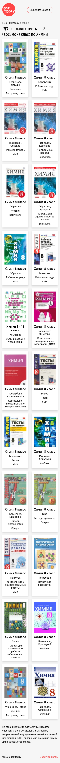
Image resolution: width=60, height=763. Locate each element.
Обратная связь (49, 756)
